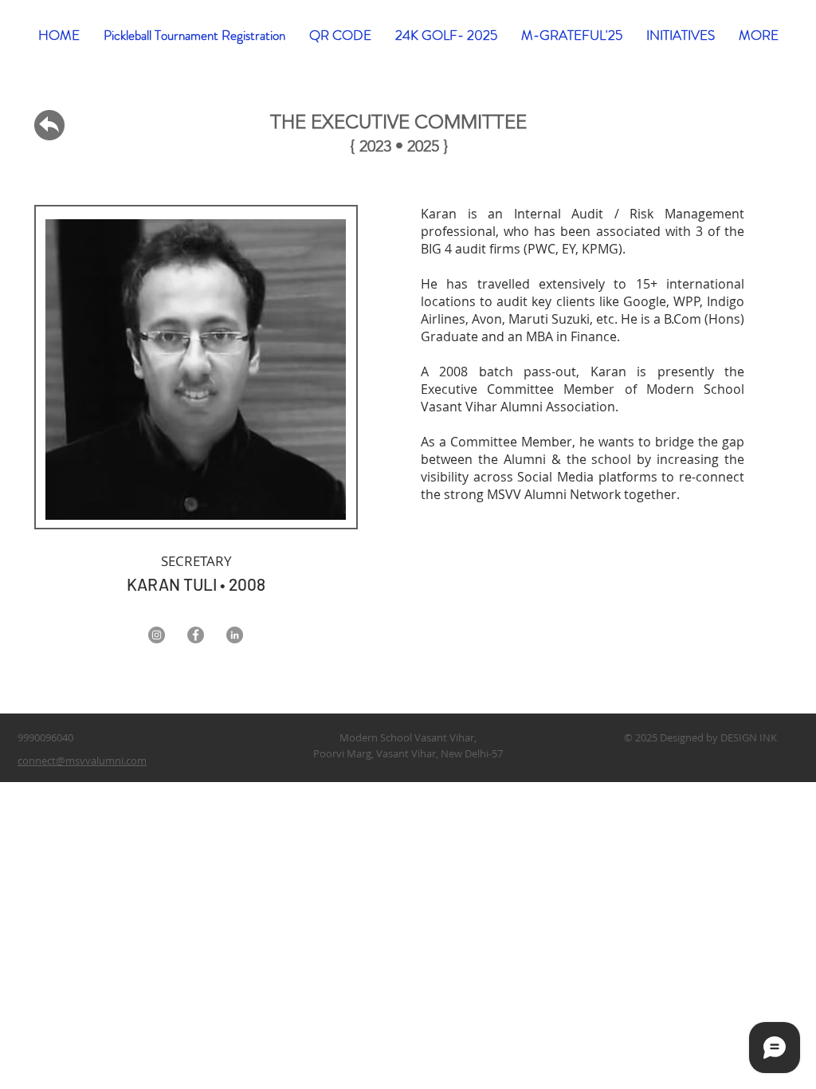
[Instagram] (156, 635)
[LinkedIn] (234, 635)
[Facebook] (195, 635)
